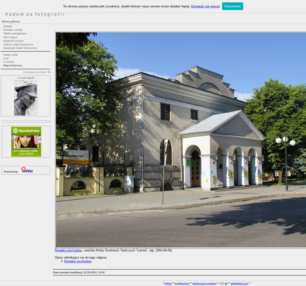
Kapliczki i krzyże (13, 40)
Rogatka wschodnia (68, 250)
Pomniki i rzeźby (12, 29)
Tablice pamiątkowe (14, 33)
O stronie (8, 61)
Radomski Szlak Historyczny (20, 48)
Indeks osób (10, 54)
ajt (226, 283)
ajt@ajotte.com (239, 283)
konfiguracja (182, 283)
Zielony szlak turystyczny (18, 44)
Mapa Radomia (12, 65)
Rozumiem (232, 6)
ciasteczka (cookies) (204, 283)
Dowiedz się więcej (205, 6)
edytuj (168, 283)
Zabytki (7, 26)
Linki (6, 58)
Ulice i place (10, 37)
